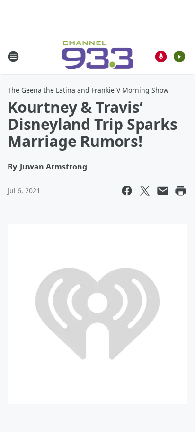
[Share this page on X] (144, 190)
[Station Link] (97, 56)
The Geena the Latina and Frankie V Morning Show (88, 89)
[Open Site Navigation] (13, 56)
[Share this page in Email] (162, 190)
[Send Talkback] (161, 56)
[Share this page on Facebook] (126, 190)
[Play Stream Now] (179, 56)
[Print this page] (180, 190)
